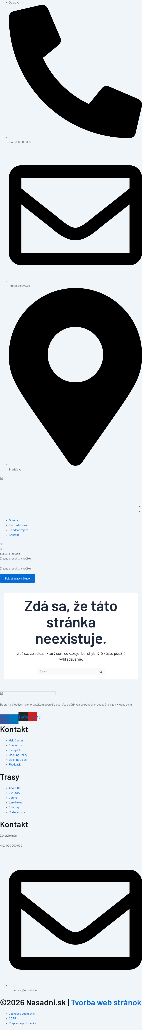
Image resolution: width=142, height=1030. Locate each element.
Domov (13, 520)
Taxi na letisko (18, 525)
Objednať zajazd (18, 530)
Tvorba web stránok (106, 1002)
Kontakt (14, 534)
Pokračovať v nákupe (17, 578)
